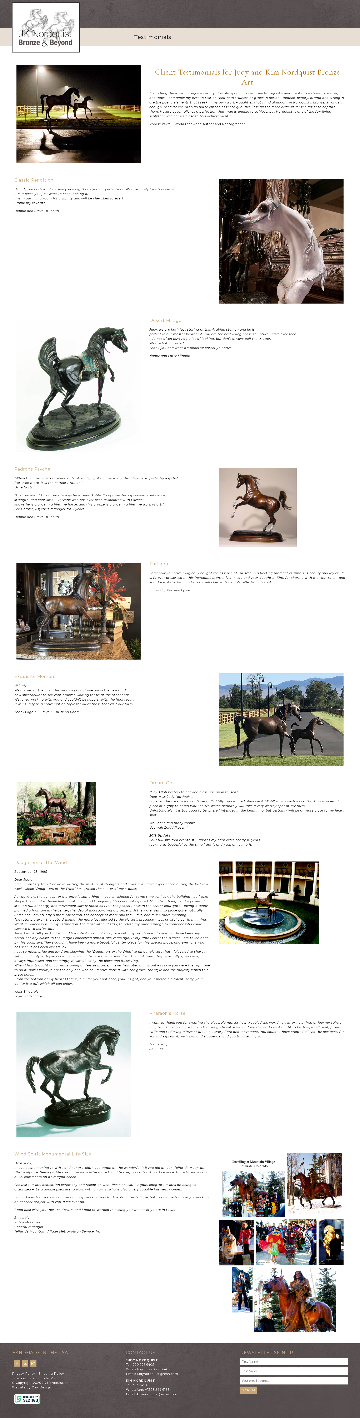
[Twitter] (25, 1363)
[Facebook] (17, 1363)
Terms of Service (26, 1378)
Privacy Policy (23, 1374)
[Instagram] (33, 1363)
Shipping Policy (51, 1374)
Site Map (50, 1378)
